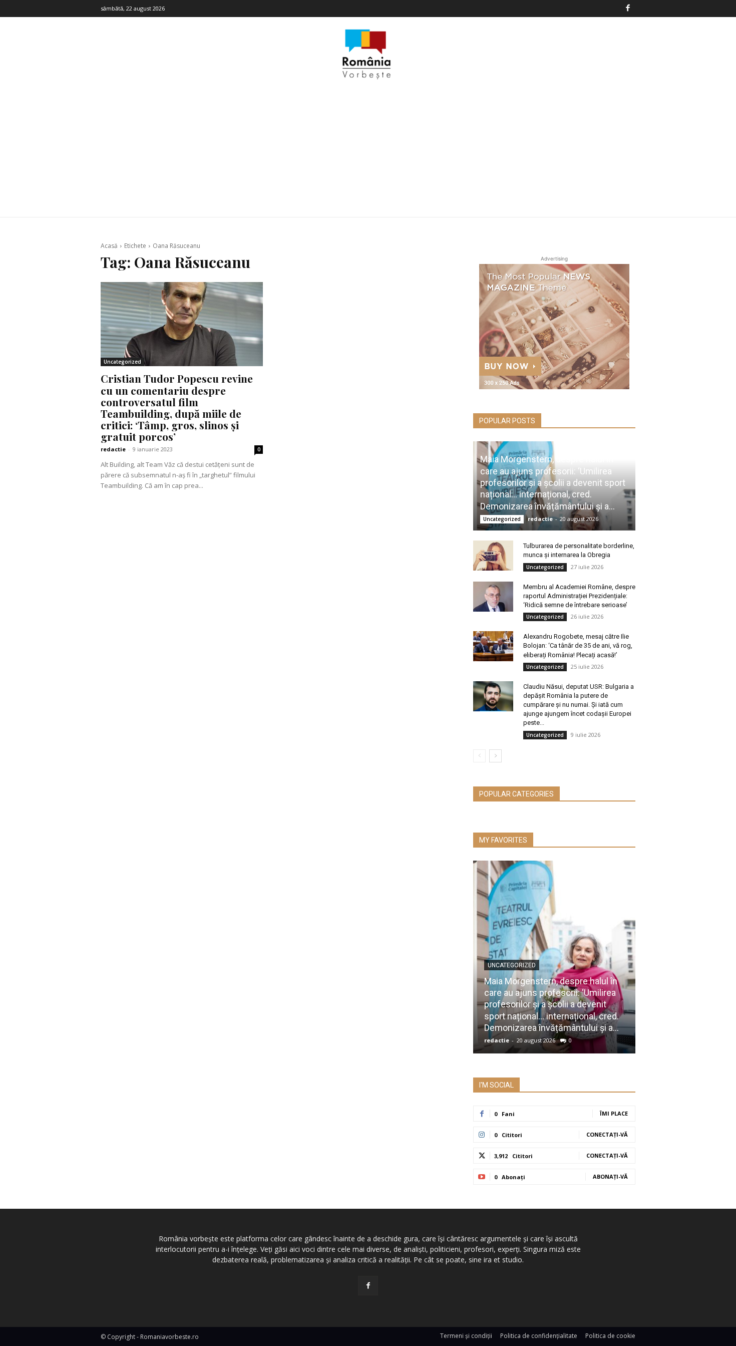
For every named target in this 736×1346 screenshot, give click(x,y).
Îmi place (614, 1113)
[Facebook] (627, 8)
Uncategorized (122, 361)
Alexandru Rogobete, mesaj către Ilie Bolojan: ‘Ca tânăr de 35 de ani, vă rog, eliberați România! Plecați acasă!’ (577, 645)
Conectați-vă (607, 1134)
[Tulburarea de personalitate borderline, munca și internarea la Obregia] (493, 556)
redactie (113, 449)
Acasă (109, 245)
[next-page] (495, 755)
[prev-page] (479, 755)
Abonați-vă (610, 1176)
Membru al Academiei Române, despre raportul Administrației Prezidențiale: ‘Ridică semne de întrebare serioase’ (579, 596)
